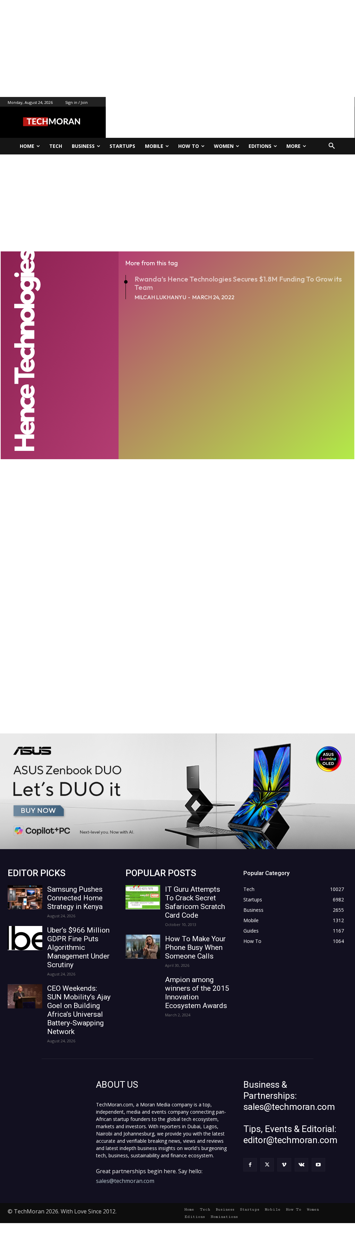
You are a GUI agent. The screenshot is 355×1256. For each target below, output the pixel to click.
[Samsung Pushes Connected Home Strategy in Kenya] (25, 897)
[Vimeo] (284, 1165)
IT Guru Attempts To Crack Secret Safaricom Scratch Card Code (195, 902)
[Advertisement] (177, 48)
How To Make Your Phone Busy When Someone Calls (195, 947)
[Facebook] (250, 1165)
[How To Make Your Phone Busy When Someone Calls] (142, 947)
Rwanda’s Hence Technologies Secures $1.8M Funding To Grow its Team (238, 283)
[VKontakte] (301, 1165)
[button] (331, 146)
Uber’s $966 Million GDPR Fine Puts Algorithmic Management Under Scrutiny (78, 947)
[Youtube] (318, 1165)
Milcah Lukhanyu (160, 297)
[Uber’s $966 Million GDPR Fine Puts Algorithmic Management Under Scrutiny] (25, 938)
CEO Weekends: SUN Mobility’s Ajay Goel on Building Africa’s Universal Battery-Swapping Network (79, 1010)
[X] (267, 1165)
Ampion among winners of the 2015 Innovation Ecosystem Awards (197, 993)
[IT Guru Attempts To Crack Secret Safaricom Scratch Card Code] (142, 897)
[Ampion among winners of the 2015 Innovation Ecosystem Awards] (142, 988)
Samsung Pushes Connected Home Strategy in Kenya (75, 898)
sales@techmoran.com (125, 1181)
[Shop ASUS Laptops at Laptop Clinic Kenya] (177, 791)
